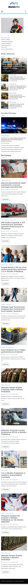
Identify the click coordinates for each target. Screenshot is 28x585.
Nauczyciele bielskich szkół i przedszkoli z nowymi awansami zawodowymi (13, 185)
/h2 (2, 427)
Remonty (3, 347)
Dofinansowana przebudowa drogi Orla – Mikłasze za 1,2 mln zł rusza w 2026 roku (17, 87)
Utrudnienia (11, 347)
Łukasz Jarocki (5, 189)
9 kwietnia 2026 (5, 143)
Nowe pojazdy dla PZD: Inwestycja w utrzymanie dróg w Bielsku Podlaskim (13, 66)
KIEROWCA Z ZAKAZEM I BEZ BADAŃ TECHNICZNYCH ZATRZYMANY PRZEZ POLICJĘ (13, 139)
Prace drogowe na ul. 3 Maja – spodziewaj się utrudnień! (14, 351)
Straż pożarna (7, 220)
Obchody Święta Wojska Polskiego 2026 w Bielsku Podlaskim (12, 389)
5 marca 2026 (13, 108)
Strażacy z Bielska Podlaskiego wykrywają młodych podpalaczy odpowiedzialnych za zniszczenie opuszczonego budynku (7, 44)
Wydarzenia (13, 220)
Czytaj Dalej (5, 199)
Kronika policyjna (5, 135)
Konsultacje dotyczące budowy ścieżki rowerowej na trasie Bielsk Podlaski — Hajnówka (17, 79)
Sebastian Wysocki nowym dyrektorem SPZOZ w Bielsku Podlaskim (13, 432)
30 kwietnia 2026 (14, 89)
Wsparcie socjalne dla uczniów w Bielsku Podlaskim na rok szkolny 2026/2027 (12, 519)
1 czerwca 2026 (14, 80)
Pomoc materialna (10, 513)
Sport (2, 220)
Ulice (7, 347)
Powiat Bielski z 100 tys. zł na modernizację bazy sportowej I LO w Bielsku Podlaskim (13, 269)
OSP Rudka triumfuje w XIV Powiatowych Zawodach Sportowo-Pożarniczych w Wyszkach (13, 225)
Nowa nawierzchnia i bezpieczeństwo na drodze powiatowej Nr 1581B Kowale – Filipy (17, 97)
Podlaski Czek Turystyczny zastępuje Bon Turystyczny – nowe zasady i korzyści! (13, 309)
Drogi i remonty (7, 61)
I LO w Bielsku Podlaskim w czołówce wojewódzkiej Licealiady (13, 475)
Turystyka (3, 304)
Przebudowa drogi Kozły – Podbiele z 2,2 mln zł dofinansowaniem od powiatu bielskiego (17, 106)
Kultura (2, 384)
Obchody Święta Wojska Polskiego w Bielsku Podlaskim (11, 557)
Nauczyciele (8, 180)
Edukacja (3, 180)
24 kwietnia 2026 (14, 99)
